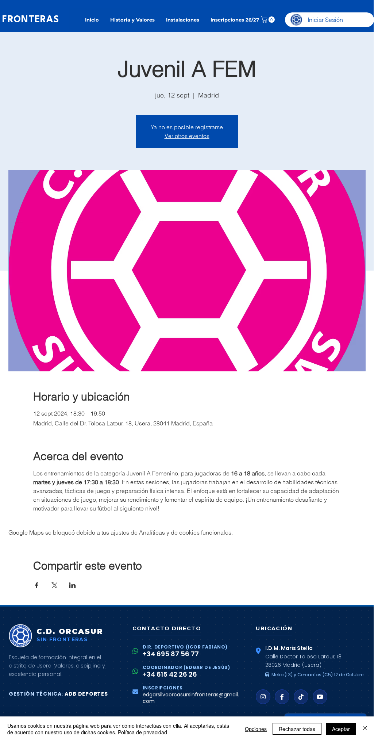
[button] (268, 19)
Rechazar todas (297, 729)
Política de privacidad (142, 732)
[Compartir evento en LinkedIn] (72, 585)
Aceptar (341, 729)
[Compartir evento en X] (54, 585)
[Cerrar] (364, 728)
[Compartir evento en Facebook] (36, 585)
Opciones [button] (256, 729)
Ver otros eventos (187, 135)
